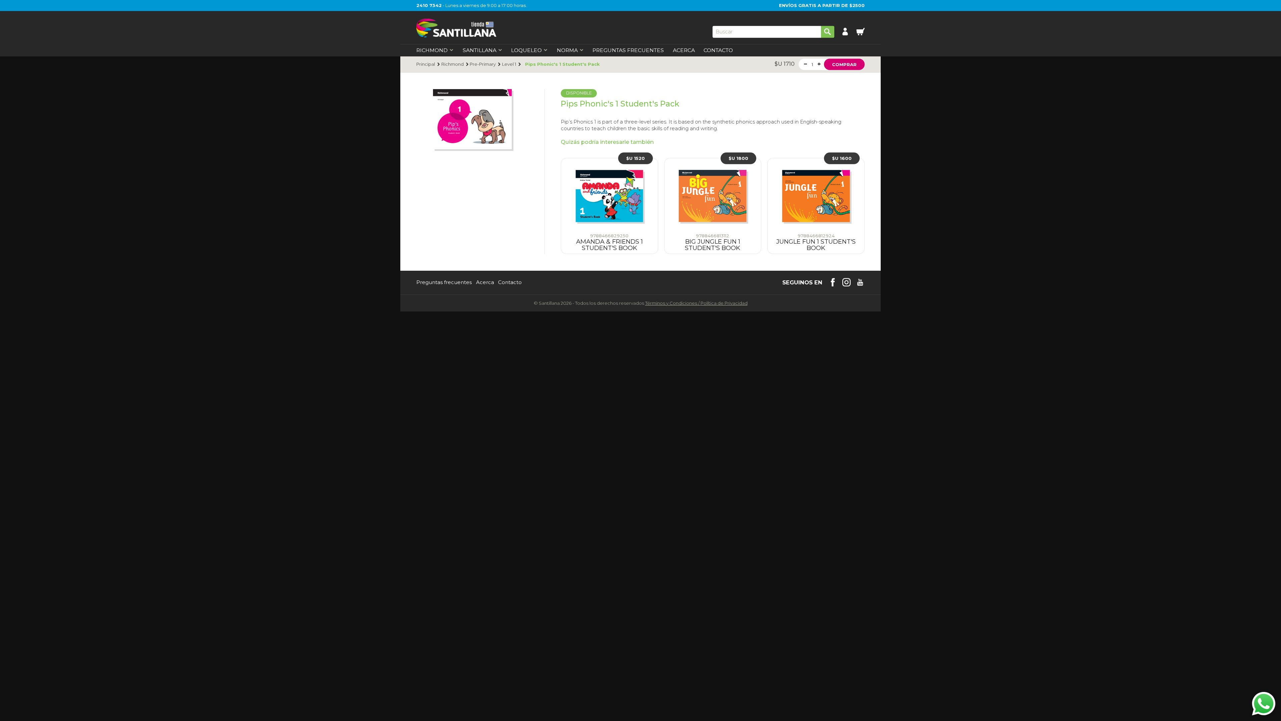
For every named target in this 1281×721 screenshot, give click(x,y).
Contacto (718, 50)
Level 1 (509, 64)
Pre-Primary (483, 64)
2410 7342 (429, 5)
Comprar (844, 64)
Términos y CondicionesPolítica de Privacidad (696, 303)
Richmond (452, 64)
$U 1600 (842, 158)
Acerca (684, 50)
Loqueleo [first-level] (526, 50)
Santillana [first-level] (479, 50)
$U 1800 (738, 158)
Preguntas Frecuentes (628, 50)
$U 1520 (635, 158)
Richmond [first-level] (432, 50)
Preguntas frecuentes (444, 282)
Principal (425, 64)
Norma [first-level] (567, 50)
